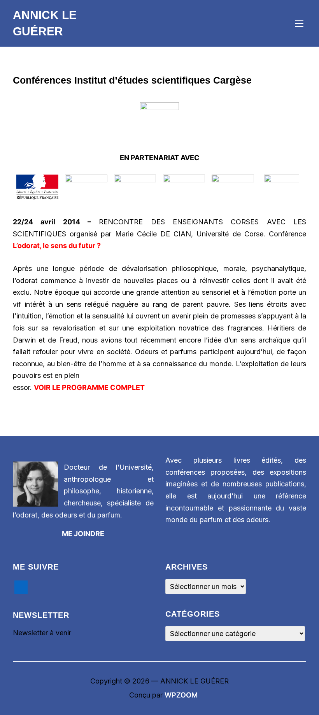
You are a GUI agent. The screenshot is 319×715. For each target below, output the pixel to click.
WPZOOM (181, 695)
